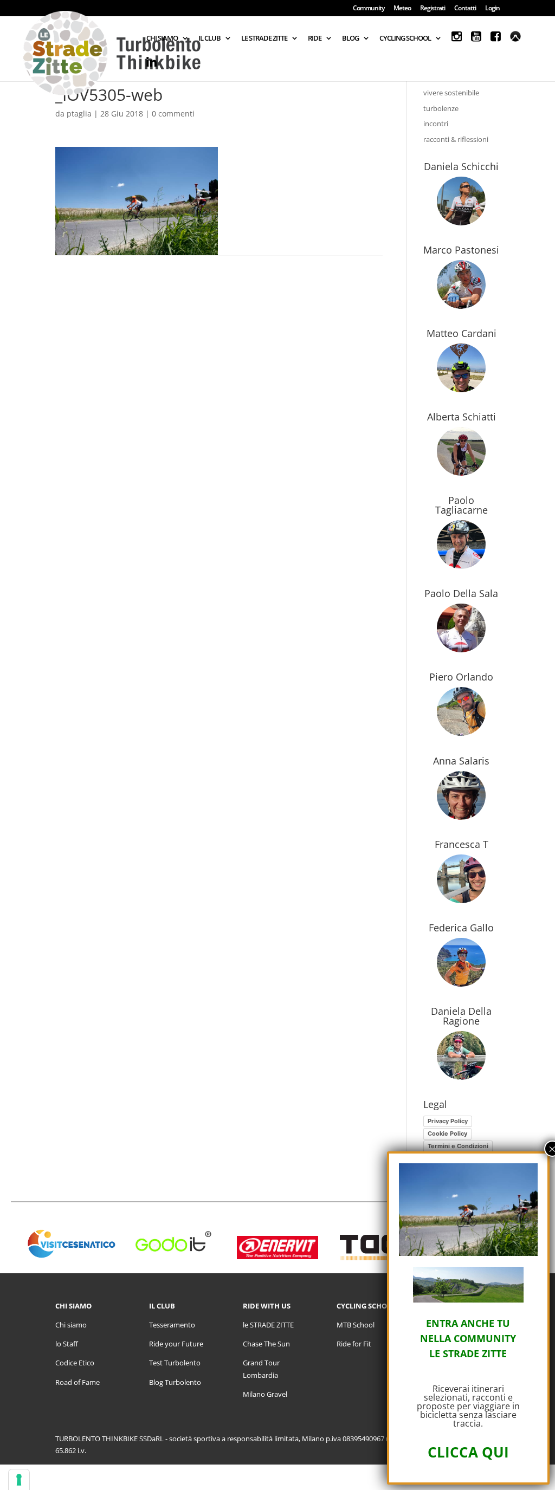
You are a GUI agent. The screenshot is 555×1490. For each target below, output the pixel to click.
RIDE (314, 38)
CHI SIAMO (162, 38)
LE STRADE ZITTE (264, 38)
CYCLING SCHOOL (405, 38)
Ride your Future (176, 1344)
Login (492, 8)
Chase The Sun (266, 1344)
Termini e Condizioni (458, 1146)
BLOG (350, 38)
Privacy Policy (448, 1121)
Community (368, 8)
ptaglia (79, 113)
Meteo (402, 8)
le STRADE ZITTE (268, 1325)
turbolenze (441, 108)
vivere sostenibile (451, 93)
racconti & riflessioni (455, 139)
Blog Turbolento (175, 1382)
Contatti (465, 8)
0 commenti (173, 113)
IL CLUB (209, 38)
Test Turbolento (175, 1363)
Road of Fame (77, 1382)
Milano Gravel (265, 1394)
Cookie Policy (447, 1133)
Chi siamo (71, 1325)
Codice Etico (74, 1363)
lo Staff (66, 1344)
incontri (435, 123)
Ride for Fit (354, 1344)
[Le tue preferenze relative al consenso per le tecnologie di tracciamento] (19, 1479)
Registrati (432, 8)
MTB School (356, 1325)
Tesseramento (172, 1325)
